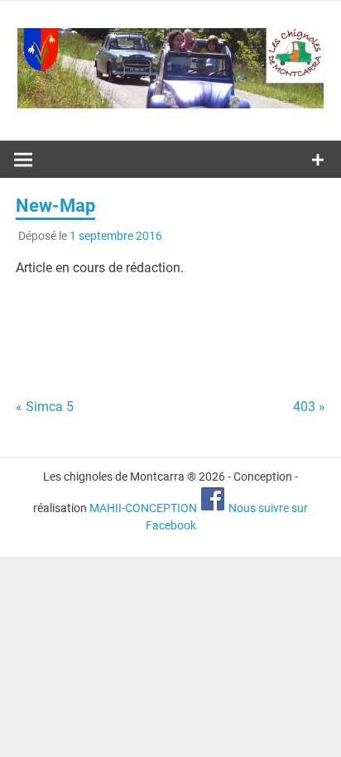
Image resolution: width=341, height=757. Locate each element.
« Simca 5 (45, 406)
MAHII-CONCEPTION (143, 508)
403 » (309, 406)
